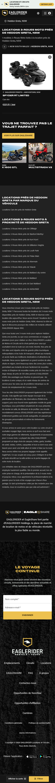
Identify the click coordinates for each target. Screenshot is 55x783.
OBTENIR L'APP (46, 4)
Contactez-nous (27, 683)
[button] (27, 80)
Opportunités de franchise (27, 693)
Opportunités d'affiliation (28, 703)
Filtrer (40, 779)
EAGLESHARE (14, 673)
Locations (46, 663)
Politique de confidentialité (39, 723)
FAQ (30, 673)
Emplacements (12, 663)
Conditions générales (13, 723)
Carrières (27, 713)
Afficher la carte (15, 779)
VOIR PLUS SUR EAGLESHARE (18, 136)
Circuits (30, 663)
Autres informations (27, 733)
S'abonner (27, 615)
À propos (44, 673)
